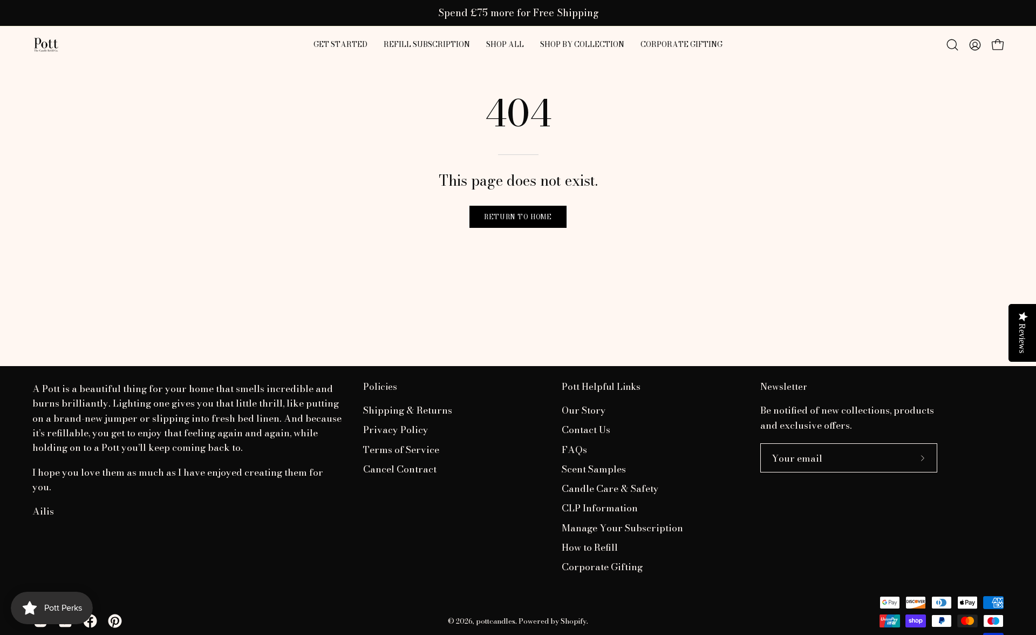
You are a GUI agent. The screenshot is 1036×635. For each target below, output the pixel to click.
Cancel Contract (400, 469)
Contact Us (586, 430)
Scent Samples (594, 469)
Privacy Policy (395, 430)
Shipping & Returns (407, 410)
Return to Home (517, 217)
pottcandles (495, 621)
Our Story (584, 410)
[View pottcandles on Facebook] (90, 621)
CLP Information (600, 508)
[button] (505, 44)
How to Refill (590, 547)
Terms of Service (401, 449)
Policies (380, 387)
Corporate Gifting (602, 567)
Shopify (574, 621)
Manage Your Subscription (622, 528)
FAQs (574, 449)
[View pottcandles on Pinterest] (115, 621)
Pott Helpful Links (601, 387)
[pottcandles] (45, 45)
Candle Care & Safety (610, 489)
